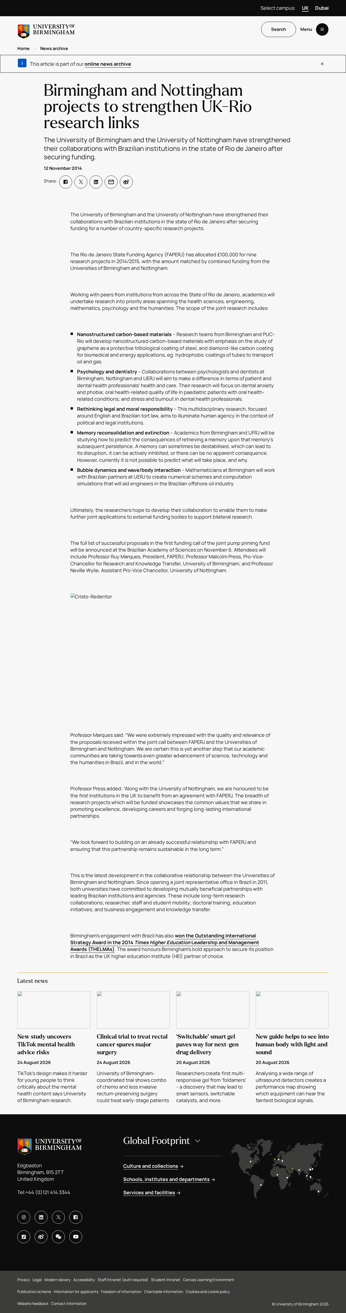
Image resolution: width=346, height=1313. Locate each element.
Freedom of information (121, 1291)
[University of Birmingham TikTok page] (23, 1236)
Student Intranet (165, 1279)
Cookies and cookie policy (208, 1291)
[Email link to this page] (111, 181)
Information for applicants (76, 1291)
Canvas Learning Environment (208, 1279)
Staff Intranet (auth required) (123, 1279)
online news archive (108, 64)
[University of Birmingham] (46, 29)
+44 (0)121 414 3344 (47, 1192)
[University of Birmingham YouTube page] (75, 1236)
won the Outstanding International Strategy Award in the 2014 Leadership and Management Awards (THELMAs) (164, 942)
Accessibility (84, 1279)
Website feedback (32, 1303)
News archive (54, 48)
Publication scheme (34, 1291)
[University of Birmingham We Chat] (58, 1236)
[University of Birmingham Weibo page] (41, 1236)
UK (305, 8)
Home (23, 48)
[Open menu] (322, 29)
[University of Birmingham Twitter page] (58, 1217)
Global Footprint (156, 1141)
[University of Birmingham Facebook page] (75, 1217)
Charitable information (163, 1291)
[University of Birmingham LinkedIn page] (41, 1217)
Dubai (322, 8)
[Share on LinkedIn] (95, 181)
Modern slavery (57, 1279)
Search (278, 29)
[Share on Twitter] (80, 181)
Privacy (23, 1279)
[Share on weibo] (126, 181)
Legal (37, 1279)
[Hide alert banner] (322, 63)
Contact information (68, 1303)
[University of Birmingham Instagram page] (23, 1217)
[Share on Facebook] (65, 181)
